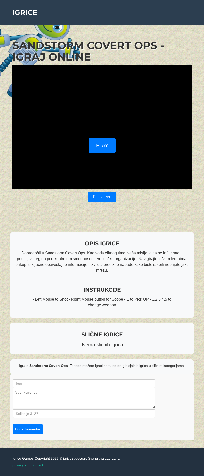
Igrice (24, 12)
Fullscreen (102, 197)
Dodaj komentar (27, 429)
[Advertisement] (102, 100)
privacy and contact (27, 465)
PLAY (102, 145)
